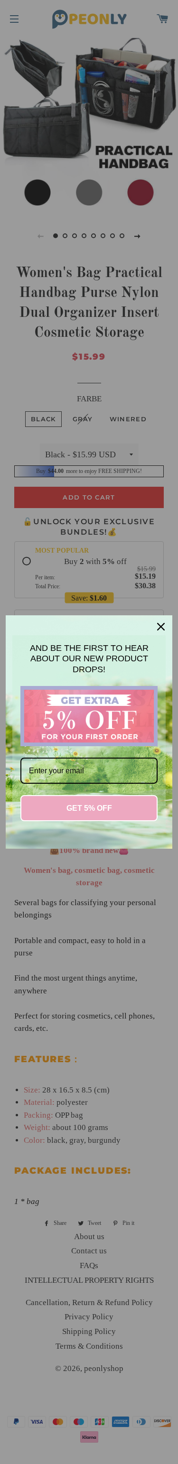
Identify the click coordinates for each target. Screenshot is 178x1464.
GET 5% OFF (89, 808)
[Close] (161, 626)
